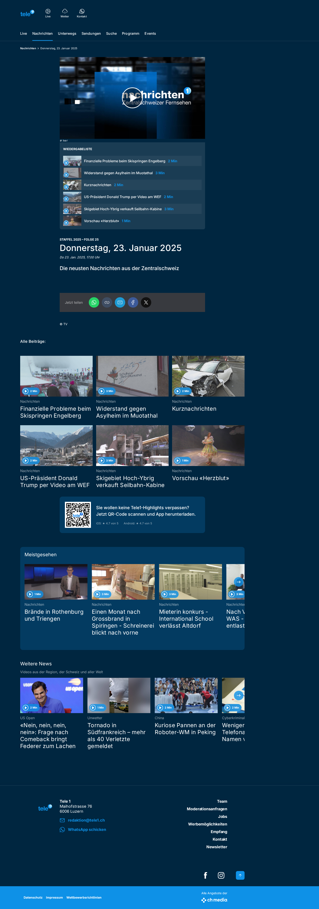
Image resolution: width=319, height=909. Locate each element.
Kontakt (220, 839)
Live (23, 33)
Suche (111, 33)
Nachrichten (42, 33)
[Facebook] (133, 302)
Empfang (219, 831)
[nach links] (26, 582)
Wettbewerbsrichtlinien (84, 897)
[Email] (120, 302)
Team (222, 801)
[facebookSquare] (205, 875)
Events (150, 33)
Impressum (54, 897)
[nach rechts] (238, 582)
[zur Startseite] (27, 13)
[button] (107, 302)
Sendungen (91, 33)
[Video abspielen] (132, 98)
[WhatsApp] (94, 302)
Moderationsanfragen (207, 809)
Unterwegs (67, 33)
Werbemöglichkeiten (207, 824)
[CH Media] (214, 899)
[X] (146, 302)
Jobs (222, 816)
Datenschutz (33, 897)
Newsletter (216, 847)
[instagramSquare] (221, 875)
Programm (130, 33)
